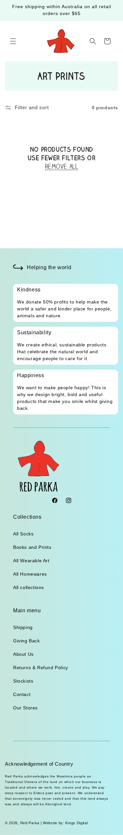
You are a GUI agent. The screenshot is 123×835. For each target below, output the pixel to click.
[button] (13, 41)
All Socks (23, 533)
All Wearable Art (31, 560)
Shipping (23, 627)
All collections (28, 587)
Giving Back (26, 640)
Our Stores (25, 707)
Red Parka (29, 823)
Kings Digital (76, 823)
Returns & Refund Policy (40, 667)
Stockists (23, 681)
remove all (61, 166)
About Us (23, 654)
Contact (22, 694)
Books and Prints (32, 547)
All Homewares (30, 574)
